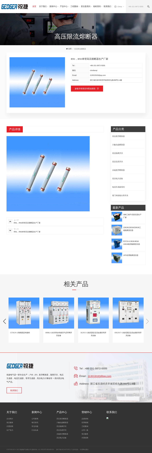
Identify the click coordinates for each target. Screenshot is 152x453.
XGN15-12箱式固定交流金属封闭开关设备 (93, 334)
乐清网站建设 (84, 449)
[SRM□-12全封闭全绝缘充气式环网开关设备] (58, 313)
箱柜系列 (97, 6)
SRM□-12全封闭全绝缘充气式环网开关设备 (58, 334)
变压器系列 (85, 6)
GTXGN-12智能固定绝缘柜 (20, 333)
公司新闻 (35, 419)
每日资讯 (35, 422)
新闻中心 (53, 6)
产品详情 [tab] (14, 129)
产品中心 (64, 6)
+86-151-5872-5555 (97, 65)
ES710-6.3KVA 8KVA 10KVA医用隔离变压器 (131, 242)
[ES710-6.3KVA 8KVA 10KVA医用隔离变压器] (117, 244)
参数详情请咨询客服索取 (85, 89)
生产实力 (10, 430)
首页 (34, 6)
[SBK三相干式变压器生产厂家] (117, 216)
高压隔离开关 (117, 153)
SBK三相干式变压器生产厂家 (132, 216)
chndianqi (93, 70)
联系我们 (107, 6)
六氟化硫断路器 (118, 145)
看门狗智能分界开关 (120, 195)
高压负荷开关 (117, 162)
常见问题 (35, 426)
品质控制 (85, 419)
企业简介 (10, 419)
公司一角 (85, 430)
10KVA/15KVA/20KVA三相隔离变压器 (132, 228)
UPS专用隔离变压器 (130, 255)
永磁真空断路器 (118, 170)
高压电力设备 (117, 179)
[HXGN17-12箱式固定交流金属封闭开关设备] (128, 313)
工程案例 (74, 6)
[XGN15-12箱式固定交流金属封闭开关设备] (93, 313)
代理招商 (10, 426)
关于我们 (43, 6)
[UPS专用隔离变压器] (117, 258)
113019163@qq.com (98, 75)
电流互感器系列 (118, 187)
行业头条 (35, 430)
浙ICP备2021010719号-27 (64, 449)
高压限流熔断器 (80, 49)
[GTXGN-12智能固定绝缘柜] (23, 313)
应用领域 (85, 422)
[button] (4, 321)
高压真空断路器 (118, 136)
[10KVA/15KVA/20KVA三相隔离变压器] (117, 230)
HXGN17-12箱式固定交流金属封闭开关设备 (128, 334)
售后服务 (10, 422)
